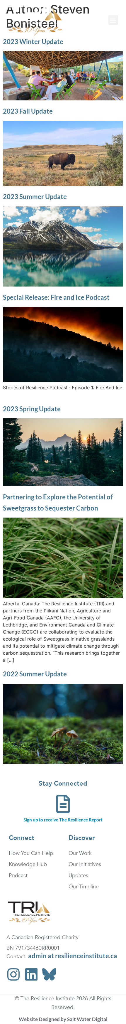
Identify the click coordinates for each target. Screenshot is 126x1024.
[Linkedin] (31, 974)
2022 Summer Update (35, 674)
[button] (113, 20)
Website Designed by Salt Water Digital (63, 1019)
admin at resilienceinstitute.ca (72, 956)
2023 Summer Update (35, 197)
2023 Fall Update (28, 111)
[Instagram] (13, 974)
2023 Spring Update (32, 409)
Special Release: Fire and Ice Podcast (56, 297)
